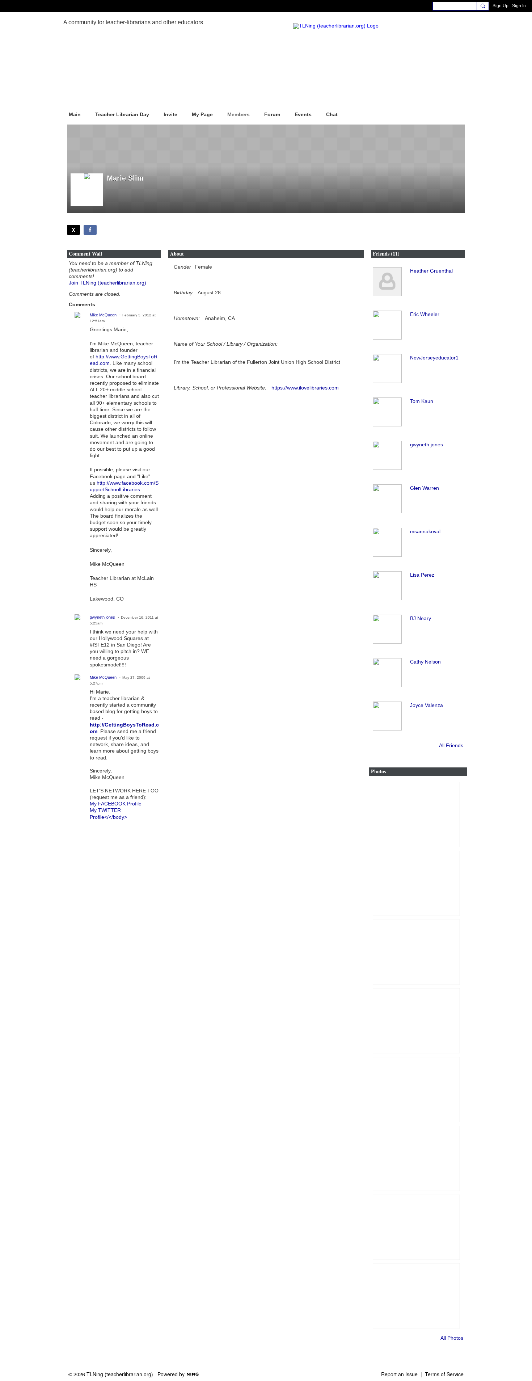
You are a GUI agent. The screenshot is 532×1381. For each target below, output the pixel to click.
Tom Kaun (421, 401)
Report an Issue (399, 1374)
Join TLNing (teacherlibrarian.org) (107, 283)
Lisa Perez (422, 575)
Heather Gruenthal (431, 271)
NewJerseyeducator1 (434, 358)
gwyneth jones (102, 617)
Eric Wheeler (424, 314)
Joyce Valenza (426, 705)
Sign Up (500, 5)
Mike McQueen (103, 315)
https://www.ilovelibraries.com (305, 388)
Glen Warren (424, 488)
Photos (378, 771)
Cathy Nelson (425, 662)
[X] (73, 230)
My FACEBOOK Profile (116, 804)
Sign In (519, 5)
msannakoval (425, 531)
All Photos (451, 1337)
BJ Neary (420, 618)
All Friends (451, 745)
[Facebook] (90, 230)
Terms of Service (444, 1374)
